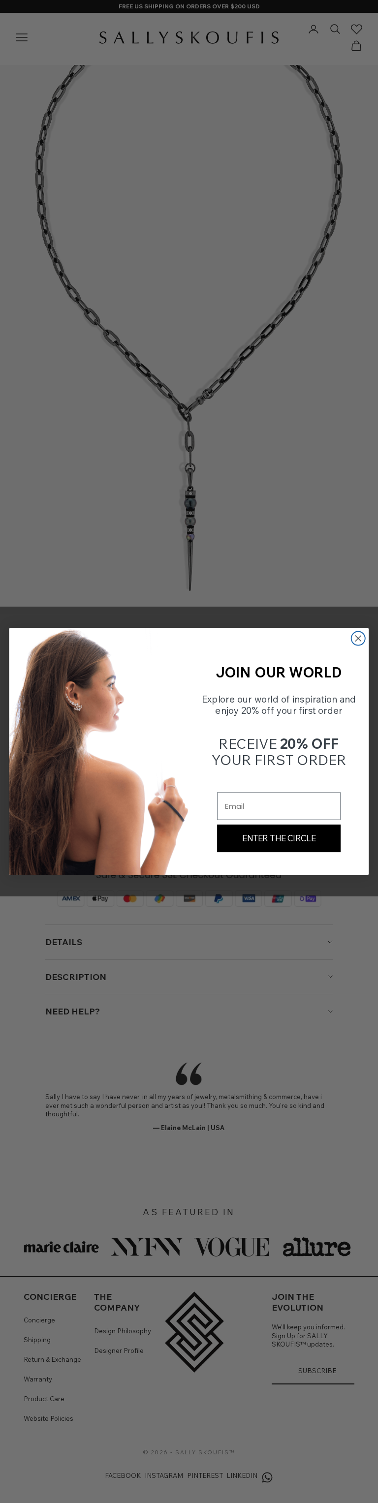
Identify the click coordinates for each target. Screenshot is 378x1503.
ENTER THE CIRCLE (278, 838)
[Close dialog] (358, 638)
